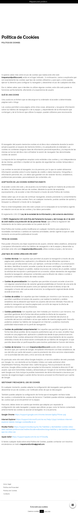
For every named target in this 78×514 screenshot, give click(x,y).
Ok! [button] (42, 511)
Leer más (47, 511)
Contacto (6, 494)
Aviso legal (7, 484)
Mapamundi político (38, 2)
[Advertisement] (39, 17)
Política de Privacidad (11, 487)
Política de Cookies (10, 490)
